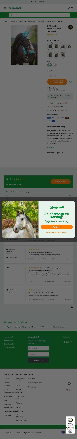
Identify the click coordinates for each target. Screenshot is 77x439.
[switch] (70, 431)
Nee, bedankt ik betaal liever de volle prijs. (57, 232)
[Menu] (74, 417)
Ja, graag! (57, 227)
